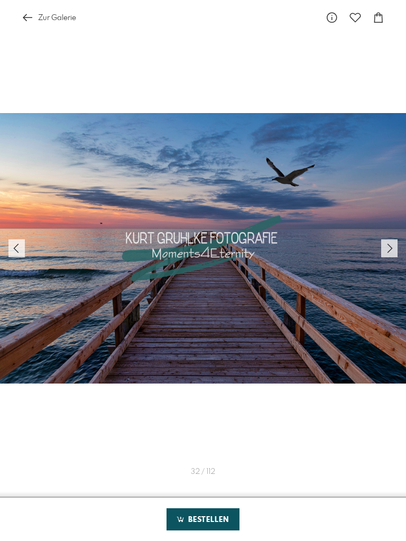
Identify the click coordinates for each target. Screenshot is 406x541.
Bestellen (207, 520)
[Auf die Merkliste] (355, 18)
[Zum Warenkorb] (378, 18)
